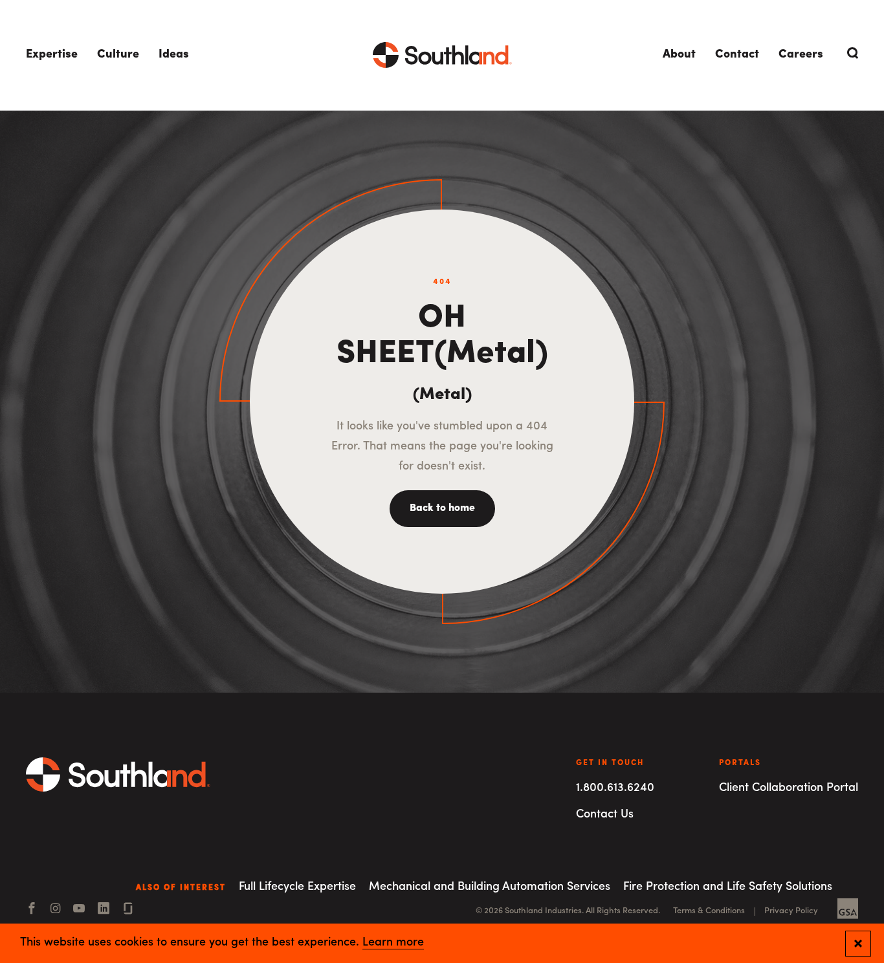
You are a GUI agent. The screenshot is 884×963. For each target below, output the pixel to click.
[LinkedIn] (103, 910)
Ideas (174, 55)
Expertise (52, 55)
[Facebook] (32, 910)
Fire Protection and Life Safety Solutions (727, 887)
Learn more (393, 943)
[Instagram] (55, 910)
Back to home (442, 508)
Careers (801, 55)
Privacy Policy (791, 911)
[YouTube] (79, 910)
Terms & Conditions (709, 911)
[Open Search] (850, 53)
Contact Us (605, 815)
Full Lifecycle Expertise (297, 887)
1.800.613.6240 (615, 788)
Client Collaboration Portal (788, 788)
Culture (118, 55)
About (679, 55)
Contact (737, 55)
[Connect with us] (128, 910)
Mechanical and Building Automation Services (489, 887)
